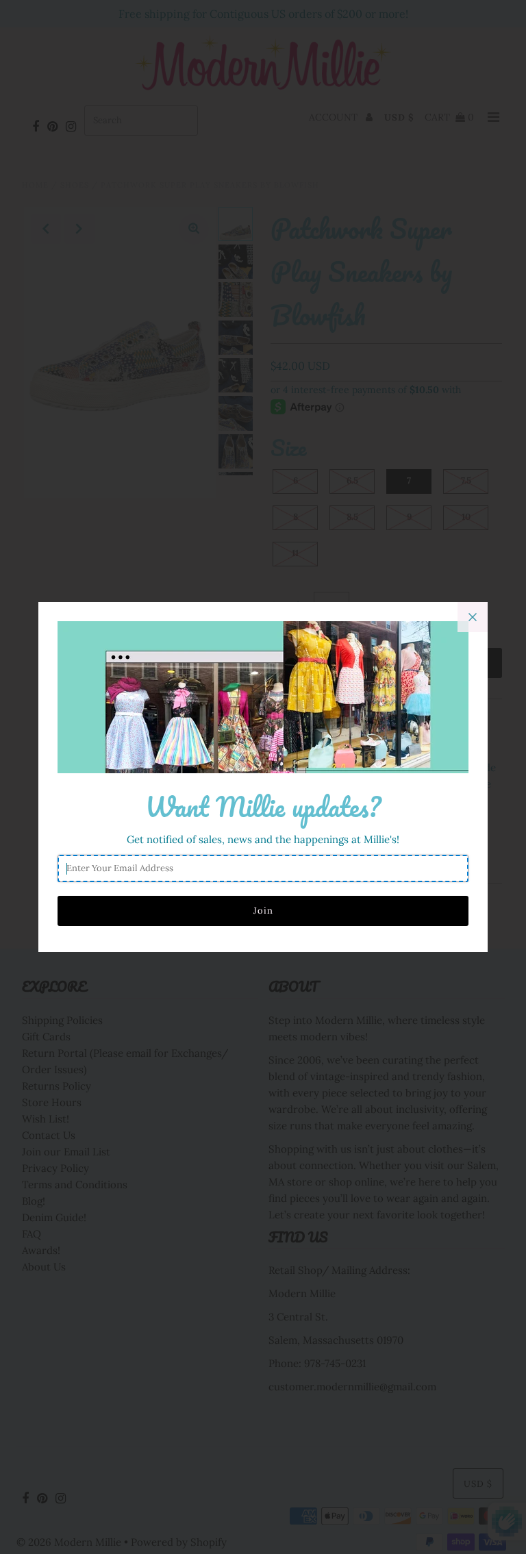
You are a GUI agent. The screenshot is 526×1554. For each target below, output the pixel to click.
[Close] (473, 617)
